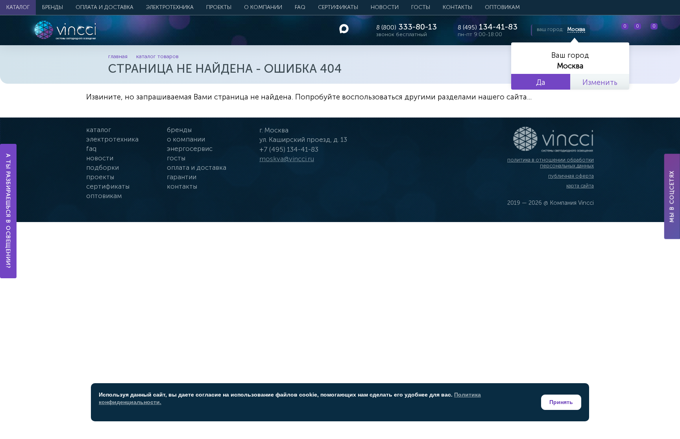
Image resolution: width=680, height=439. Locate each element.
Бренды (52, 7)
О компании (263, 7)
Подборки (102, 167)
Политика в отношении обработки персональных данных (550, 163)
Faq (91, 148)
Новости (385, 7)
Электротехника (170, 7)
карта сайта (580, 186)
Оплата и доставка (104, 7)
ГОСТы (420, 7)
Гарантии (181, 177)
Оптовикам (502, 7)
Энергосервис (190, 148)
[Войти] (668, 30)
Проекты (218, 7)
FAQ (300, 7)
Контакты (457, 7)
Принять (561, 402)
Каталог (18, 7)
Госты (176, 158)
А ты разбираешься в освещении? (8, 211)
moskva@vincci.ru (286, 159)
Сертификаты (338, 7)
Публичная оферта (571, 176)
